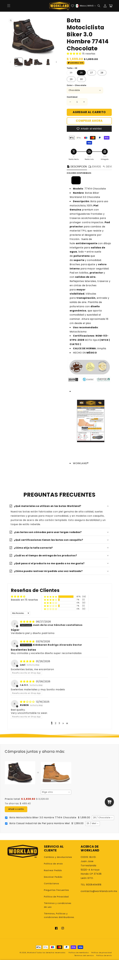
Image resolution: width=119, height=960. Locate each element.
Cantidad (72, 97)
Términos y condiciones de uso (57, 905)
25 (72, 73)
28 (102, 72)
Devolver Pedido (53, 877)
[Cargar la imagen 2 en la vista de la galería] (28, 62)
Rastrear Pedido (53, 870)
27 (91, 72)
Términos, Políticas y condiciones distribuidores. (59, 915)
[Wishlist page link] (72, 5)
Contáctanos (51, 883)
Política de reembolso (79, 952)
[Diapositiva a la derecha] (56, 62)
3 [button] (59, 723)
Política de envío (104, 955)
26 (81, 72)
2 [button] (55, 723)
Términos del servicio (84, 955)
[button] (99, 6)
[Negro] (76, 183)
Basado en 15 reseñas (24, 599)
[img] (27, 621)
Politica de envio (53, 863)
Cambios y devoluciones (58, 857)
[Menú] (9, 6)
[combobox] (56, 792)
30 (81, 79)
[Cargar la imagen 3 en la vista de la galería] (38, 62)
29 (71, 79)
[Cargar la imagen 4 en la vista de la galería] (48, 62)
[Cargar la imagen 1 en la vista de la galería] (18, 62)
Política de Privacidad (56, 896)
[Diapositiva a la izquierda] (10, 62)
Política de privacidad (101, 952)
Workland (31, 952)
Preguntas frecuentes (56, 890)
